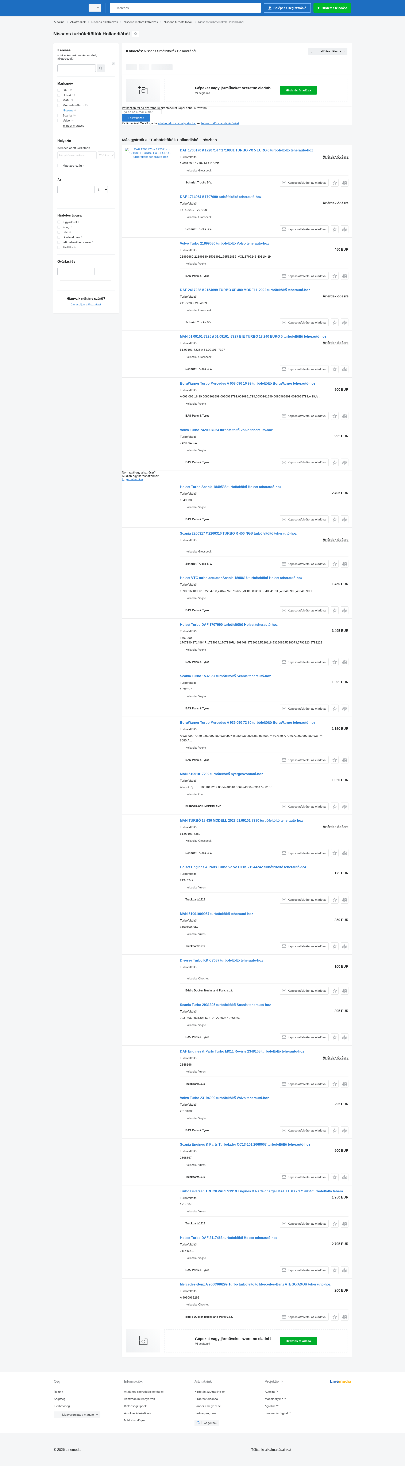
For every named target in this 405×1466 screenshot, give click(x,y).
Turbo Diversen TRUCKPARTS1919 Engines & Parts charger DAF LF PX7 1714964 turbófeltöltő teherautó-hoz (267, 1191)
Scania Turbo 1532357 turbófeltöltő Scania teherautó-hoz (225, 676)
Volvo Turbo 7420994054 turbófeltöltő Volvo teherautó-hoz (226, 430)
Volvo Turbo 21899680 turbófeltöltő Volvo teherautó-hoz (224, 243)
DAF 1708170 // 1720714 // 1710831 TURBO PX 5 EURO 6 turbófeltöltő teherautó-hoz (246, 150)
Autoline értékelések (137, 1413)
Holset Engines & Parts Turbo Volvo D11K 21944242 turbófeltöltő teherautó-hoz (243, 867)
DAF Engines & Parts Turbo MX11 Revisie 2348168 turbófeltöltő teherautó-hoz (242, 1051)
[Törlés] (113, 63)
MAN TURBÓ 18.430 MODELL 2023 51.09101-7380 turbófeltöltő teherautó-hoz (241, 820)
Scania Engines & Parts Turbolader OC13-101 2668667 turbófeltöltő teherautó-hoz (245, 1144)
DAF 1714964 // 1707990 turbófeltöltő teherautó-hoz (221, 197)
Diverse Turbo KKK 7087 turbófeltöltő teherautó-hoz (221, 960)
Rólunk (58, 1391)
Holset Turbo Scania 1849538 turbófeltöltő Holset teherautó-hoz (230, 487)
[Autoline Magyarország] (68, 8)
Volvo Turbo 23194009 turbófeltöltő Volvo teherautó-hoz (224, 1098)
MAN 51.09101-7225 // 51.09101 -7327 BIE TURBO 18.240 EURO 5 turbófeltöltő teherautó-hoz (253, 336)
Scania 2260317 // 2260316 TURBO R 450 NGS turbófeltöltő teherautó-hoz (238, 533)
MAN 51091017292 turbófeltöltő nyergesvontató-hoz (221, 774)
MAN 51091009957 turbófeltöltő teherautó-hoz (216, 914)
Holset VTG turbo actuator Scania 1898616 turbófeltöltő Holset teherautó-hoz (241, 578)
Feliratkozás (136, 117)
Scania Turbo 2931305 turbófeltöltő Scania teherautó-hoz (225, 1005)
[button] (335, 183)
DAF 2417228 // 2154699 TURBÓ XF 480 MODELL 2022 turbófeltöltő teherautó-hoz (245, 290)
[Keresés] (113, 8)
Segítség (60, 1398)
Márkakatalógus (134, 1420)
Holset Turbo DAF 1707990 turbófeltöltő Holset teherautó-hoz (229, 624)
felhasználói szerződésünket (220, 123)
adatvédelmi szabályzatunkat (177, 123)
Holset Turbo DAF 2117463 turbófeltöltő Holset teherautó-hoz (228, 1238)
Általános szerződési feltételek (144, 1391)
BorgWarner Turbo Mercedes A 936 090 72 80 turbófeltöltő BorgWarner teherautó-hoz (247, 722)
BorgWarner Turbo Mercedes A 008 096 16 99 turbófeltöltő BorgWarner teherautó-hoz (247, 383)
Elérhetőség (62, 1406)
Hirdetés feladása (298, 90)
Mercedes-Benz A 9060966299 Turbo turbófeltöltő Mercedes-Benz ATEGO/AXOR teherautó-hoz (255, 1284)
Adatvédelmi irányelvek (139, 1398)
